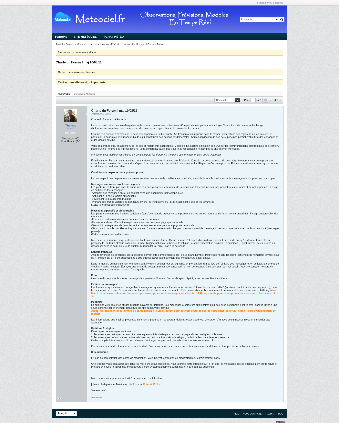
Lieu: (64, 141)
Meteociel (128, 44)
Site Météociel (85, 36)
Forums (61, 36)
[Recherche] (281, 19)
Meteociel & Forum (145, 44)
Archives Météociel (111, 44)
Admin (270, 414)
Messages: (68, 138)
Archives (94, 44)
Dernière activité (84, 94)
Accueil (59, 44)
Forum (160, 44)
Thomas (70, 125)
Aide (236, 414)
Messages (64, 94)
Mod (280, 414)
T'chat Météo (113, 36)
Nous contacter (253, 414)
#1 (278, 110)
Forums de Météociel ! (76, 44)
